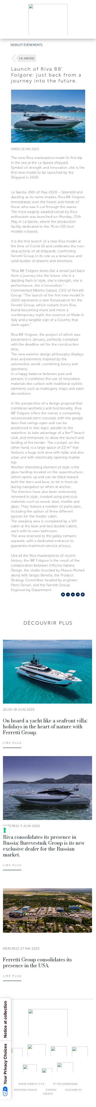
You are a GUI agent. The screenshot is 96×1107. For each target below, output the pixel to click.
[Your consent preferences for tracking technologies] (4, 830)
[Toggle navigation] (86, 30)
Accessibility (73, 1090)
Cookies (51, 1090)
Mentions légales (25, 1090)
